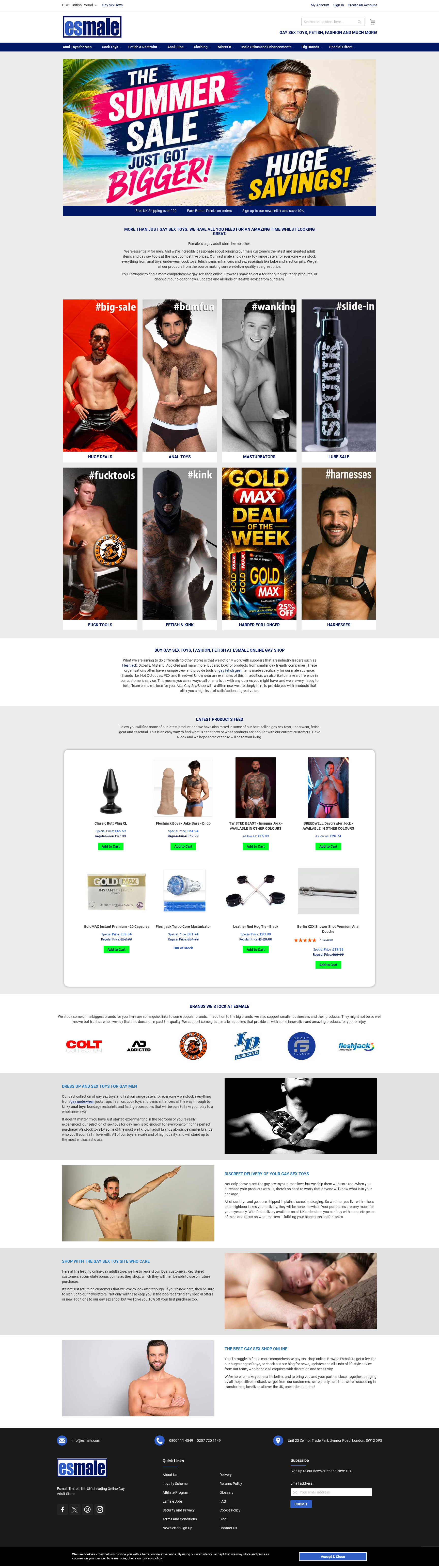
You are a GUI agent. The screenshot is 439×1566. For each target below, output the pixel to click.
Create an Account (362, 5)
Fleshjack (129, 665)
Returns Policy (231, 1484)
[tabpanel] (219, 132)
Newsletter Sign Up (177, 1528)
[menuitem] (77, 47)
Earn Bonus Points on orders (209, 211)
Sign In (338, 5)
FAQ (223, 1501)
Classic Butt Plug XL (111, 823)
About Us (170, 1475)
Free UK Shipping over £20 (156, 211)
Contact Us (228, 1528)
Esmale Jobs (173, 1501)
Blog (223, 1519)
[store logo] (92, 27)
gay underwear (82, 1101)
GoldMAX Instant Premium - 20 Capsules (116, 926)
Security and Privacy (179, 1510)
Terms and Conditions (180, 1519)
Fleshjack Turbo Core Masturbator (183, 926)
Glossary (226, 1492)
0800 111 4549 (181, 1440)
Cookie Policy (230, 1510)
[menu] (219, 47)
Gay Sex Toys (112, 5)
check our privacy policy (145, 1558)
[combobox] (333, 22)
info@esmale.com (86, 1440)
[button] (80, 5)
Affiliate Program (176, 1492)
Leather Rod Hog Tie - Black (255, 926)
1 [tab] (220, 200)
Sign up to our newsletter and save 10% (273, 211)
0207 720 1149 (209, 1440)
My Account (320, 5)
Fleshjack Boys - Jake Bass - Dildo (183, 823)
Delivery (226, 1475)
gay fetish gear (230, 670)
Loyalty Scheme (175, 1484)
